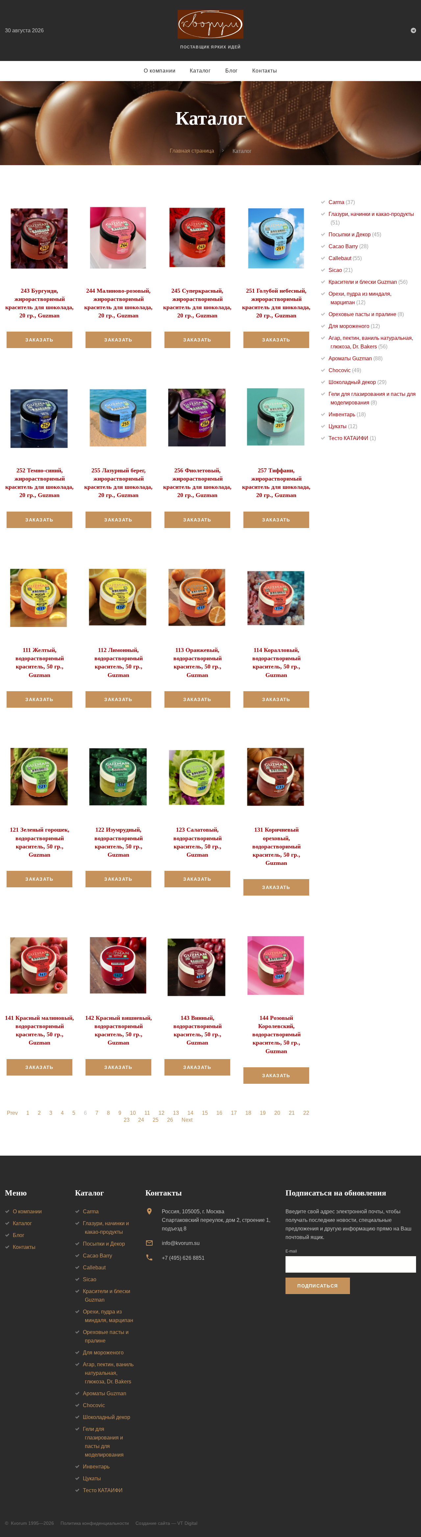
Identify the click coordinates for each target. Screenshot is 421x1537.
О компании (159, 71)
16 (219, 1113)
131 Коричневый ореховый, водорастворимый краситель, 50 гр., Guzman (276, 846)
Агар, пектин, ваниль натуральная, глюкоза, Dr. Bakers (108, 1373)
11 (147, 1113)
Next (187, 1120)
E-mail (291, 1251)
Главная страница (192, 151)
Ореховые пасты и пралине (366, 314)
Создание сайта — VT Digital (166, 1523)
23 (127, 1120)
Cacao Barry (348, 246)
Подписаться (317, 1285)
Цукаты (343, 426)
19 (263, 1113)
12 (161, 1113)
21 (292, 1113)
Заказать (39, 339)
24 (141, 1120)
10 (133, 1113)
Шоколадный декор (357, 382)
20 (277, 1113)
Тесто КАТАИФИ (352, 438)
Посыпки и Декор (355, 234)
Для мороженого (354, 326)
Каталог (200, 71)
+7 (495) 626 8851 (183, 1258)
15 (205, 1113)
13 (176, 1113)
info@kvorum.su (181, 1243)
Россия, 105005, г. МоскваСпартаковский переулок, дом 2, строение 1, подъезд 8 (216, 1220)
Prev (12, 1113)
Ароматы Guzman (356, 358)
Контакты (264, 71)
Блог (231, 71)
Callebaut (345, 258)
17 (234, 1113)
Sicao (341, 270)
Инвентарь (347, 414)
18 (248, 1113)
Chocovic (345, 370)
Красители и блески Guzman (368, 282)
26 (170, 1120)
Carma (342, 202)
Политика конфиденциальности (95, 1523)
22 (306, 1113)
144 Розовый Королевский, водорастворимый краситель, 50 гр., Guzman (276, 1034)
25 (156, 1120)
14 (190, 1113)
